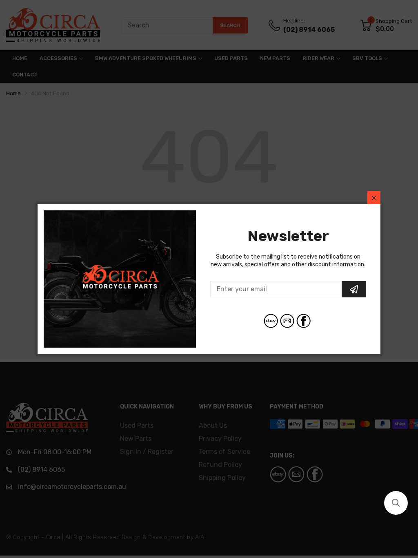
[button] (396, 503)
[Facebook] (303, 321)
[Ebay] (271, 321)
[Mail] (287, 321)
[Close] (373, 197)
